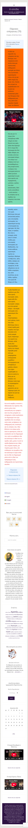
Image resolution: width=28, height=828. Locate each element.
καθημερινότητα (8, 627)
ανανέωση (11, 614)
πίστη (10, 629)
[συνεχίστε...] (18, 672)
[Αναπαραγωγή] (6, 758)
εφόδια (12, 623)
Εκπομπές (15, 483)
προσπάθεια (8, 633)
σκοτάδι (17, 636)
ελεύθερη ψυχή (18, 618)
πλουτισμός (20, 629)
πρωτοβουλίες (14, 633)
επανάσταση (7, 623)
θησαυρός (14, 626)
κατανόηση (14, 627)
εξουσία (21, 621)
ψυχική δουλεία (15, 638)
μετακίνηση (21, 627)
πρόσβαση (19, 633)
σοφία (21, 636)
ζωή (15, 623)
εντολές (17, 621)
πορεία (8, 632)
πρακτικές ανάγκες (18, 631)
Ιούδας (6, 612)
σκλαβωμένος (13, 636)
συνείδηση (10, 638)
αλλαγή (7, 614)
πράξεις (12, 631)
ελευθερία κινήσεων (11, 618)
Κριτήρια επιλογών (14, 662)
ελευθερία (20, 616)
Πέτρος (9, 612)
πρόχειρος (7, 636)
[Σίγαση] (19, 758)
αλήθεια (20, 612)
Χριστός (14, 612)
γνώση (15, 614)
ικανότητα (19, 625)
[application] (14, 754)
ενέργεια (13, 621)
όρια (19, 638)
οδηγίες (7, 629)
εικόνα (15, 617)
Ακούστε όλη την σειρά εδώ (14, 767)
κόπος (17, 627)
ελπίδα (8, 621)
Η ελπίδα (14, 9)
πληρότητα (14, 629)
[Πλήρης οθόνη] (21, 758)
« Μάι (13, 734)
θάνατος (18, 623)
